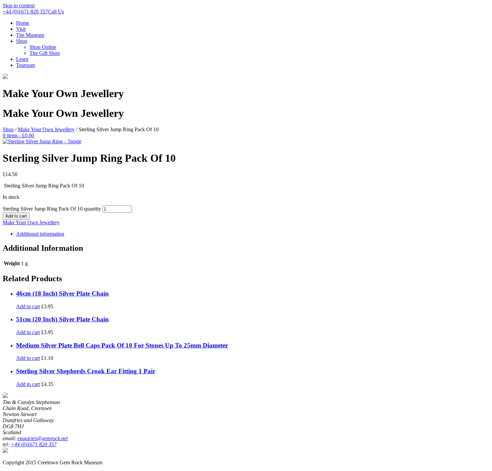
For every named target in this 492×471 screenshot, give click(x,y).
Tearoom (25, 65)
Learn (22, 59)
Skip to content (18, 5)
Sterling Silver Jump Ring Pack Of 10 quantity (52, 209)
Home (22, 23)
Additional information (40, 234)
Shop (21, 41)
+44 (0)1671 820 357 (34, 444)
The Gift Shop (44, 53)
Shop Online (42, 47)
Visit (21, 29)
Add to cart (16, 216)
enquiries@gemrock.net (42, 438)
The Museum (30, 35)
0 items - (18, 135)
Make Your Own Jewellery (46, 129)
